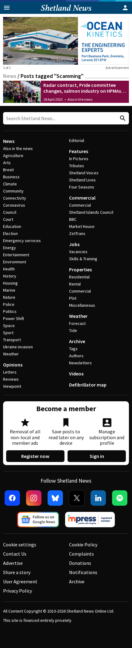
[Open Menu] (7, 8)
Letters (10, 372)
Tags (73, 348)
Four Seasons (81, 187)
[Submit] (122, 118)
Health (9, 269)
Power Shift (13, 318)
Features (78, 151)
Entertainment (16, 254)
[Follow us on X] (76, 498)
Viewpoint (12, 386)
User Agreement (20, 581)
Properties (80, 269)
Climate (10, 184)
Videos (76, 374)
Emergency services (22, 240)
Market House (82, 226)
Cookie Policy (83, 544)
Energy (9, 247)
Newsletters (80, 363)
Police (8, 304)
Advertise (13, 563)
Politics (10, 311)
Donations (80, 563)
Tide (73, 330)
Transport (12, 339)
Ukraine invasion (18, 347)
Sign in (97, 456)
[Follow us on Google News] (38, 519)
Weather (11, 354)
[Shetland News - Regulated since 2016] (90, 519)
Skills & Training (83, 258)
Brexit (8, 169)
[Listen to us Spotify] (119, 498)
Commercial (82, 198)
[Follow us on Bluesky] (55, 498)
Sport (8, 332)
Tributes (76, 165)
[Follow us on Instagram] (33, 498)
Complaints (81, 554)
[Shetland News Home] (66, 12)
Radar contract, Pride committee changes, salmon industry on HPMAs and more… (82, 91)
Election (10, 233)
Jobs (74, 244)
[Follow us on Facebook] (12, 498)
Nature (9, 297)
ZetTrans (77, 233)
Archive (77, 341)
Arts (7, 162)
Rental (75, 284)
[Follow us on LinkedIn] (98, 498)
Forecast (77, 323)
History (9, 276)
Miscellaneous (82, 305)
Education (12, 226)
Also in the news (80, 99)
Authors (76, 355)
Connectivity (14, 198)
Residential (79, 277)
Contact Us (14, 554)
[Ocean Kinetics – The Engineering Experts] (66, 41)
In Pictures (78, 158)
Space (9, 325)
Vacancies (78, 251)
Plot (72, 298)
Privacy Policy (17, 591)
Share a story (16, 572)
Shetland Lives (82, 180)
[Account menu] (125, 8)
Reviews (11, 379)
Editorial (76, 140)
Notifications (83, 572)
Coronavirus (14, 205)
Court (8, 219)
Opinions (12, 365)
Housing (10, 283)
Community (13, 191)
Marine (9, 290)
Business (11, 177)
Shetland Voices (84, 173)
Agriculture (13, 155)
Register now (35, 456)
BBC (72, 219)
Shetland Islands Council (91, 212)
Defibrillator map (88, 385)
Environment (14, 262)
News (9, 75)
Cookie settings (19, 544)
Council (9, 212)
